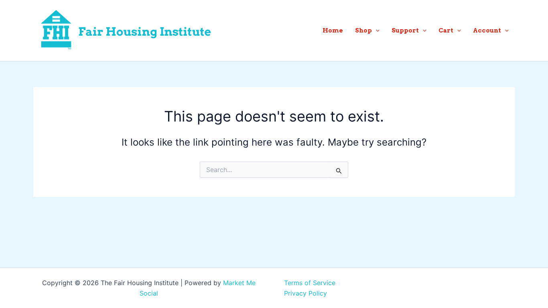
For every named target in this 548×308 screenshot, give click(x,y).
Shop (363, 30)
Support (405, 30)
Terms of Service (309, 283)
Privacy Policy (305, 293)
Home (333, 30)
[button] (376, 30)
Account (487, 30)
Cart (445, 30)
